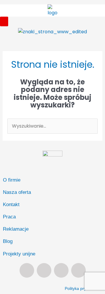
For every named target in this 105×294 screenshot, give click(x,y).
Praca (9, 217)
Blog (8, 241)
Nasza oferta (17, 192)
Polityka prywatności (83, 288)
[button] (4, 21)
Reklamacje (16, 229)
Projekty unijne (19, 254)
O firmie (11, 180)
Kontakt (11, 204)
